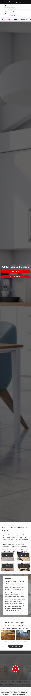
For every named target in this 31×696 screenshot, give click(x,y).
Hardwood (16, 19)
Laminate (24, 19)
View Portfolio (15, 646)
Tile (27, 628)
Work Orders (17, 11)
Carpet (8, 19)
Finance (8, 11)
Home (2, 19)
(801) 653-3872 (14, 15)
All (4, 628)
